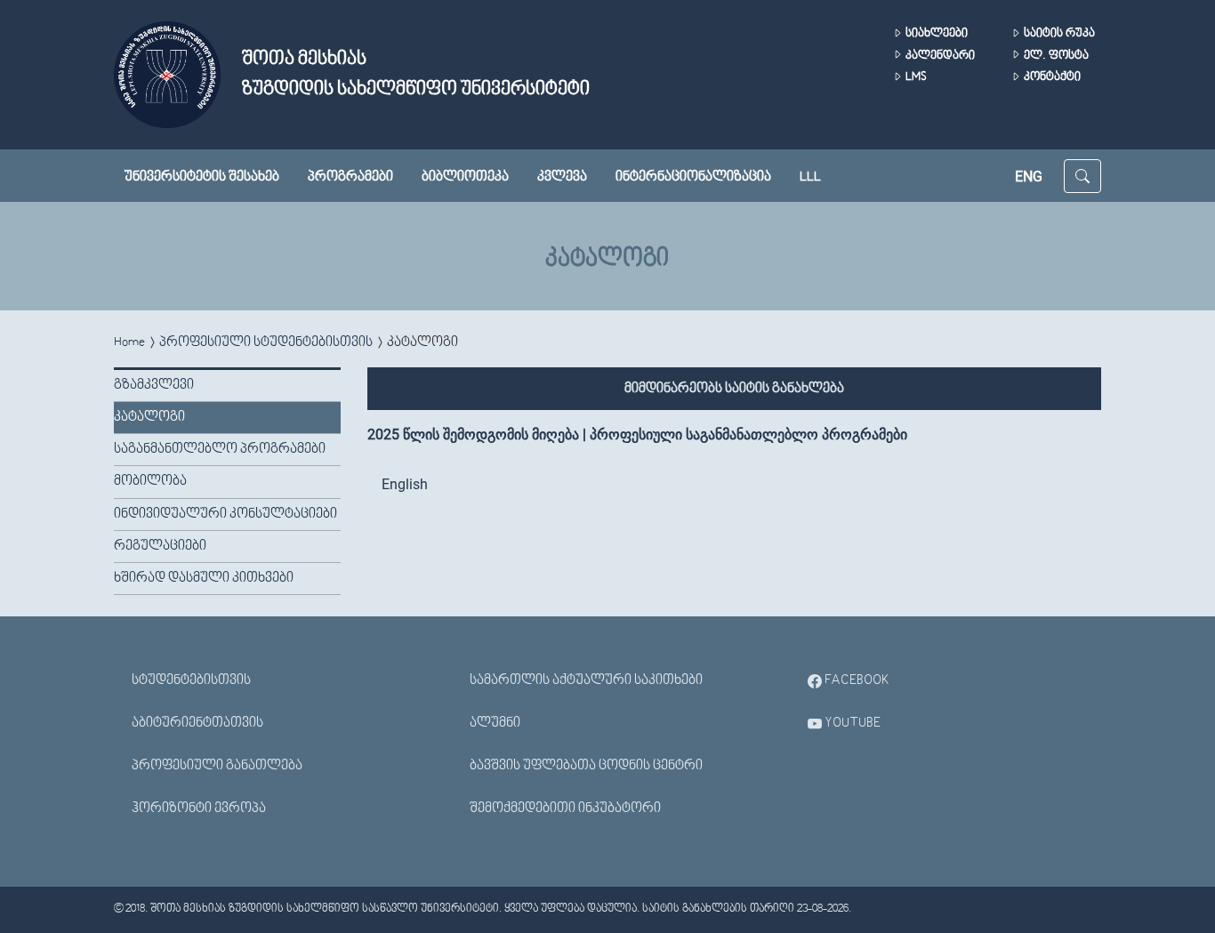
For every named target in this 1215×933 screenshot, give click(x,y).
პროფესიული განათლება (217, 766)
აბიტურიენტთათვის (197, 723)
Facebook (855, 680)
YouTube (851, 723)
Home (129, 342)
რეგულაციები (160, 546)
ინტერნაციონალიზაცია (693, 177)
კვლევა (562, 177)
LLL (810, 177)
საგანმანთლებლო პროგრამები (220, 449)
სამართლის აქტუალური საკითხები (586, 680)
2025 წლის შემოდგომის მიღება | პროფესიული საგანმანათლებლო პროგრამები (637, 434)
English (405, 484)
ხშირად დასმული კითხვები (204, 578)
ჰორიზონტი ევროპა (199, 808)
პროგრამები (350, 177)
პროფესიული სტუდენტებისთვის (266, 342)
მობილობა (150, 481)
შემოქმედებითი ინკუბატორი (565, 808)
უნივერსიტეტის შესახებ (202, 177)
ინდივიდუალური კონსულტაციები (225, 514)
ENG (1028, 176)
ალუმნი (495, 723)
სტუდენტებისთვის (191, 680)
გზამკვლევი (154, 385)
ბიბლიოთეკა (465, 177)
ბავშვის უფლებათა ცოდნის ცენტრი (586, 766)
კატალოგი (149, 417)
